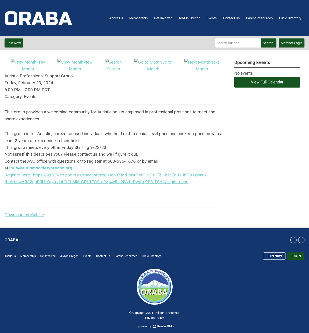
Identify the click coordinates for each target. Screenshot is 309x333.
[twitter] (301, 240)
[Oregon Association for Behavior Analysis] (38, 18)
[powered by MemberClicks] (154, 326)
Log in (296, 256)
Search (268, 43)
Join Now (14, 43)
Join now (274, 256)
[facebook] (293, 240)
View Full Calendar (267, 82)
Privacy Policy (154, 317)
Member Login (291, 43)
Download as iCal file (24, 214)
